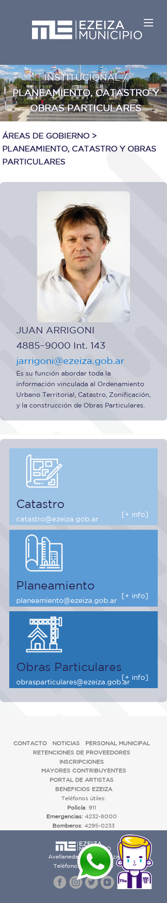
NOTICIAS (66, 743)
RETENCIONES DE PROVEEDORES (81, 752)
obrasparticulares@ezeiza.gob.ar (73, 682)
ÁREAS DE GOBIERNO (46, 135)
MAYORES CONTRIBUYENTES (83, 770)
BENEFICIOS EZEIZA (83, 789)
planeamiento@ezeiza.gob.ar (66, 600)
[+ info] (135, 514)
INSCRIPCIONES (81, 762)
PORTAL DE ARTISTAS (82, 780)
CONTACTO (30, 743)
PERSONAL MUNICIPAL (117, 743)
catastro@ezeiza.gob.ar (57, 519)
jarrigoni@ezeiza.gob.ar (70, 360)
